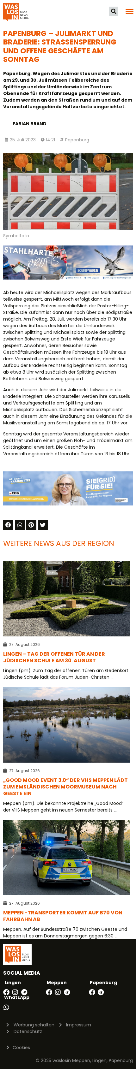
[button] (113, 11)
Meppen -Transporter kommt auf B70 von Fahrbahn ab (62, 916)
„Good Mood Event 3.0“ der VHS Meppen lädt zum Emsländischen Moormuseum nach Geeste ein (65, 787)
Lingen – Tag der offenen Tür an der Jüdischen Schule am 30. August (54, 657)
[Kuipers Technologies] (68, 278)
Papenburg (77, 140)
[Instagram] (15, 992)
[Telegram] (24, 992)
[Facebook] (6, 992)
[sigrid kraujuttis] (68, 504)
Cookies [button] (21, 1047)
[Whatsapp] (6, 1007)
